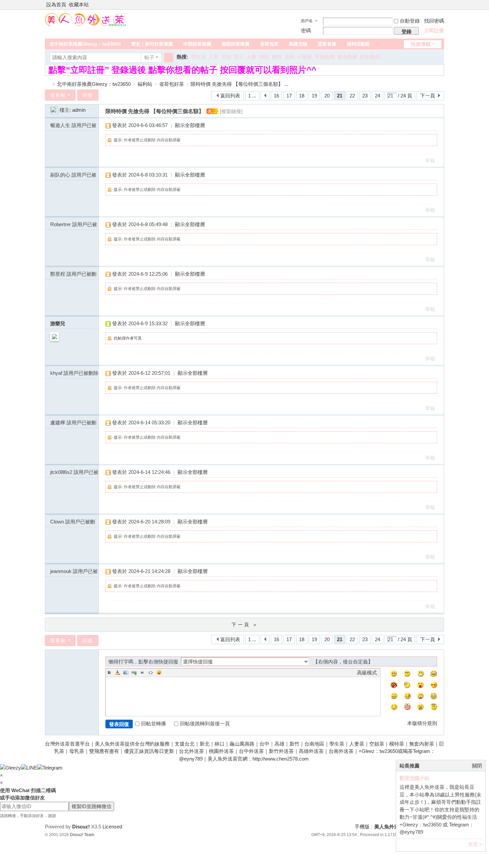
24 (377, 95)
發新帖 (58, 95)
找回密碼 (434, 21)
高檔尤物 (298, 44)
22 (352, 95)
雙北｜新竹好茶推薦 (152, 44)
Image (125, 672)
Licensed (112, 826)
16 (276, 95)
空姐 (226, 57)
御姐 (264, 57)
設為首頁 (56, 4)
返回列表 (230, 95)
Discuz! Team (82, 834)
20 (327, 95)
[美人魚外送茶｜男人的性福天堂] (86, 19)
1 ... (252, 95)
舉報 (430, 160)
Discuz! (81, 826)
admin (78, 110)
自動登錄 (410, 21)
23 (365, 95)
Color (117, 672)
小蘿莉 (304, 57)
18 (301, 95)
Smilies (159, 672)
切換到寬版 (441, 7)
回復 (87, 95)
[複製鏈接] (231, 111)
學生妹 (198, 57)
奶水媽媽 (370, 57)
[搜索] (168, 57)
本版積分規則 (422, 723)
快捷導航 (421, 44)
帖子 (149, 57)
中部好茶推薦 (197, 44)
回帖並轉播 (153, 723)
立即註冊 (434, 30)
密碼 (306, 30)
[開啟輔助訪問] (434, 5)
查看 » (475, 844)
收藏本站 (79, 4)
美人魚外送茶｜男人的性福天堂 (47, 84)
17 (289, 95)
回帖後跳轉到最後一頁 (205, 723)
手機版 (362, 826)
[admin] (54, 110)
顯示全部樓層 (190, 125)
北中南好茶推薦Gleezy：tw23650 (85, 44)
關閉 (477, 766)
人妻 (214, 57)
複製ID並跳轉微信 (91, 806)
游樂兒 (57, 323)
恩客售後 (327, 44)
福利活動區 (358, 44)
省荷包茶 (269, 44)
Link (134, 672)
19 (314, 95)
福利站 (144, 84)
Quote (142, 672)
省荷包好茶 (171, 84)
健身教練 (347, 57)
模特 (277, 57)
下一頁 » (245, 624)
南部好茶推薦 (235, 44)
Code (150, 672)
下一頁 (427, 95)
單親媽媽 (325, 57)
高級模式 (367, 672)
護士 (239, 57)
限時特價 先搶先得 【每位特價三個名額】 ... (239, 84)
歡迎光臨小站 (414, 778)
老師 (289, 57)
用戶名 (307, 21)
